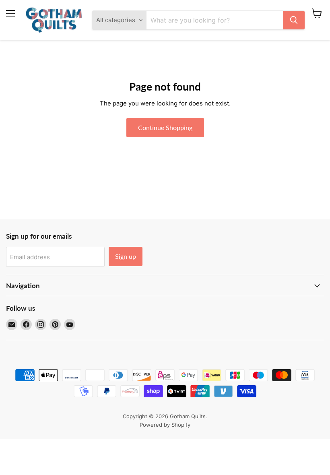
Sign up (125, 256)
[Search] (294, 20)
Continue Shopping (165, 127)
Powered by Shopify (165, 424)
